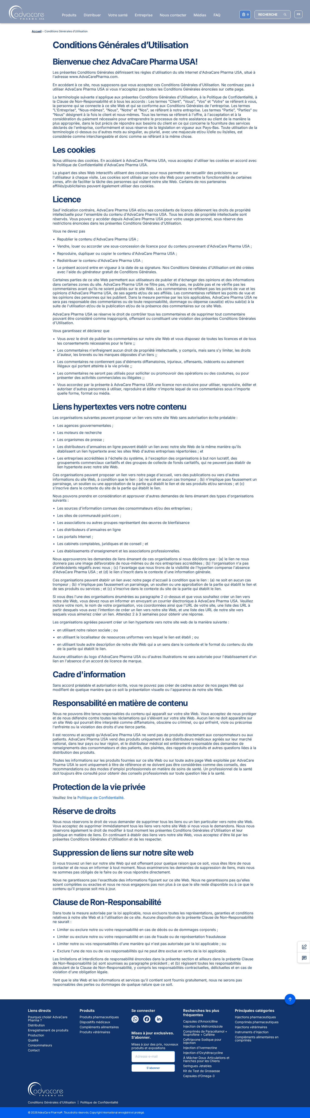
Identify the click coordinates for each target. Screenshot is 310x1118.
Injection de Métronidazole (203, 1026)
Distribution (36, 1025)
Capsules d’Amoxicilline (200, 1021)
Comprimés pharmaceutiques (256, 1022)
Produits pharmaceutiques (99, 1017)
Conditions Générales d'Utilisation (52, 1102)
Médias (200, 15)
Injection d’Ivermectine (200, 1047)
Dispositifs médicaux (95, 1022)
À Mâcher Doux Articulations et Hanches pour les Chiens (206, 1059)
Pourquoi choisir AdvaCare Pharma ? (47, 1018)
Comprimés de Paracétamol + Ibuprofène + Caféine (205, 1033)
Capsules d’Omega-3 (199, 1076)
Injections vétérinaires (251, 1027)
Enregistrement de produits (48, 1030)
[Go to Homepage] (25, 12)
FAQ (217, 15)
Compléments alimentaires (99, 1027)
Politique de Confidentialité (100, 797)
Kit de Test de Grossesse (201, 1071)
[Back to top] (290, 999)
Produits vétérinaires (95, 1032)
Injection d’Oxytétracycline (203, 1052)
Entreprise (144, 15)
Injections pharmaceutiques (255, 1017)
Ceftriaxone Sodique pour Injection (202, 1041)
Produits (69, 15)
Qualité (33, 1040)
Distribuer (92, 15)
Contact (34, 1050)
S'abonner (153, 1068)
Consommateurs (40, 1045)
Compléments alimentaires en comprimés (256, 1038)
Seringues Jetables (197, 1066)
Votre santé (118, 15)
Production (36, 1035)
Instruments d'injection (251, 1032)
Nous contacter (173, 15)
